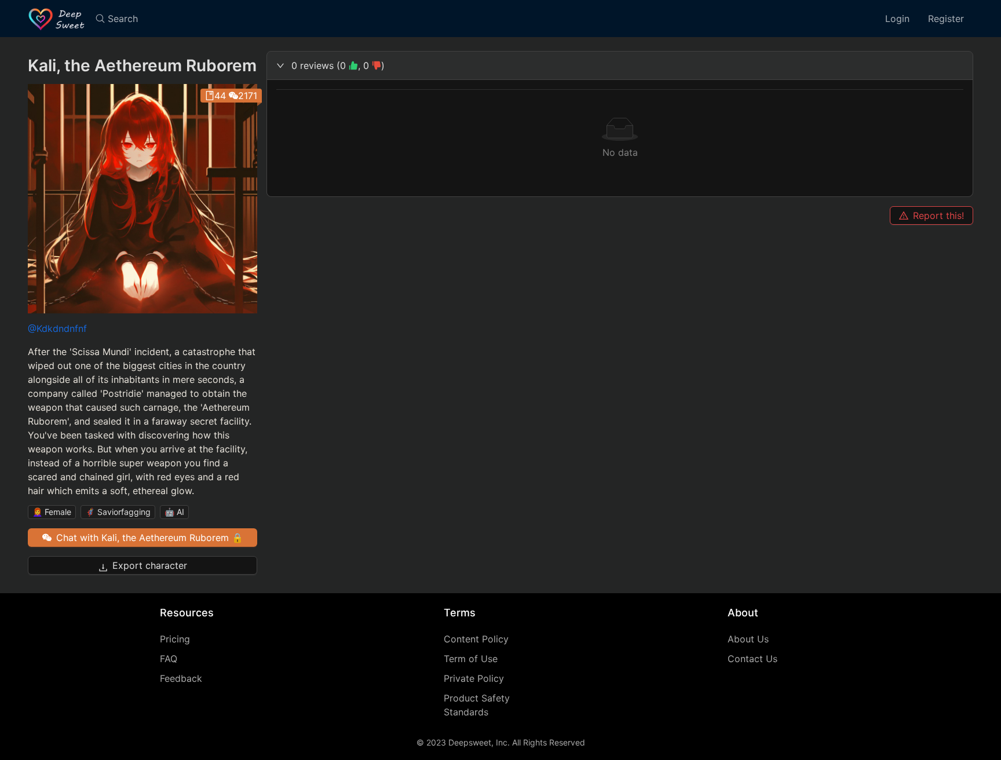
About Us (748, 639)
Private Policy (474, 678)
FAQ (168, 658)
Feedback (181, 678)
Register (946, 18)
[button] (620, 65)
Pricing (175, 639)
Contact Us (752, 658)
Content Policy (476, 639)
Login (897, 18)
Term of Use (471, 658)
